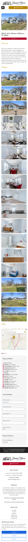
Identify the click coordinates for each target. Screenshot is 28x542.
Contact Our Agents (14, 477)
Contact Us (21, 493)
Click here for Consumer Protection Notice (14, 501)
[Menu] (3, 7)
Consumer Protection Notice (16, 450)
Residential (14, 38)
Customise (14, 535)
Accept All (14, 532)
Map (3, 324)
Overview (4, 43)
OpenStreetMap (19, 349)
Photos (4, 67)
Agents (14, 513)
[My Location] (15, 332)
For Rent (14, 511)
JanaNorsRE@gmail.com (14, 479)
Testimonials (14, 516)
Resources (14, 515)
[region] (14, 531)
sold (5, 353)
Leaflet (10, 349)
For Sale (14, 510)
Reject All (14, 539)
